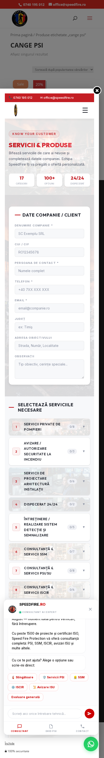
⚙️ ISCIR (17, 687)
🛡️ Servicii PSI (53, 677)
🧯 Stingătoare (22, 677)
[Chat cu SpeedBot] (91, 745)
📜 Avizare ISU (44, 687)
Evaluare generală (25, 697)
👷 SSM (79, 677)
